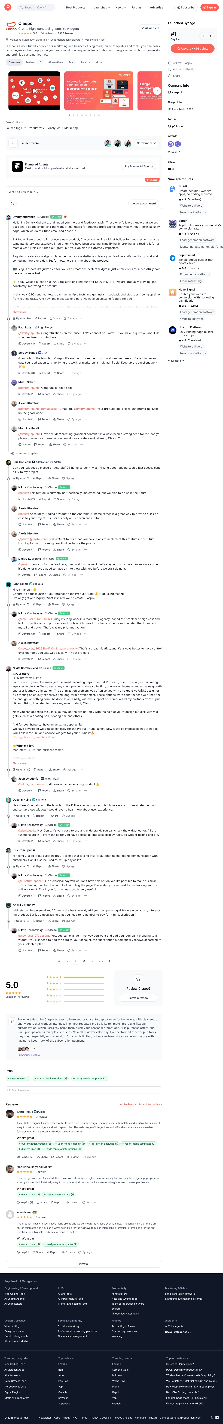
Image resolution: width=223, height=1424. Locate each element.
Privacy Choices (123, 1417)
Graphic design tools (16, 1336)
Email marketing (191, 281)
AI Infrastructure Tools (70, 1298)
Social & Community (70, 1320)
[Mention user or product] (13, 203)
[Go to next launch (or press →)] (210, 36)
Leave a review (138, 998)
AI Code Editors (13, 1303)
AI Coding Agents (14, 1298)
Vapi (60, 1386)
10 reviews (47, 33)
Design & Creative (15, 1320)
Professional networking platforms (77, 1331)
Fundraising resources (124, 1331)
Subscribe (187, 7)
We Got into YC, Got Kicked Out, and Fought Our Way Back (191, 1381)
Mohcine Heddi (28, 428)
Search (116, 1308)
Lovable (63, 1363)
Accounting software (123, 1326)
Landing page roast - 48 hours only (186, 1397)
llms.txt (153, 1417)
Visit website (150, 28)
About (66, 1417)
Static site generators (16, 1397)
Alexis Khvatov (28, 403)
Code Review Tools (15, 1380)
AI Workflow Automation (125, 1313)
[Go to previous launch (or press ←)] (203, 36)
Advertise (156, 7)
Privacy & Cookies (100, 1417)
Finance (116, 1320)
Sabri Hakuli (25, 1112)
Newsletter (45, 1417)
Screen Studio (120, 1369)
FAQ (74, 1417)
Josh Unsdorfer (28, 778)
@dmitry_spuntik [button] (29, 333)
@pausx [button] (23, 493)
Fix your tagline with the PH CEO (185, 1403)
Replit (115, 1392)
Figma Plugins (12, 1392)
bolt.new (117, 1375)
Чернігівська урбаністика (34, 1167)
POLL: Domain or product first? (184, 1369)
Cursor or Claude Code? (180, 1363)
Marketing (71, 128)
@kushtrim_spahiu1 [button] (31, 881)
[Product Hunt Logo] (7, 7)
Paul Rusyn (25, 327)
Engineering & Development (21, 1288)
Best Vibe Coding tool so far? (183, 1392)
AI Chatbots (65, 1293)
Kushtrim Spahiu (24, 850)
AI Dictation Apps (14, 1369)
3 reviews (41, 1116)
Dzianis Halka (22, 799)
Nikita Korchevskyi (30, 487)
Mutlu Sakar (26, 382)
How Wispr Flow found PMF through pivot (190, 1386)
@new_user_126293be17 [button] (34, 619)
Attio (61, 1375)
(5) (22, 604)
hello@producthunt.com (187, 1417)
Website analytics (94, 39)
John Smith (20, 584)
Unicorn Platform (190, 327)
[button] (99, 62)
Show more (144, 143)
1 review (41, 1171)
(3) (28, 343)
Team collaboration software (128, 1303)
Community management (72, 1336)
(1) (28, 393)
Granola (62, 1392)
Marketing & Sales (176, 1288)
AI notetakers (119, 1293)
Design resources (14, 1331)
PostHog (63, 1380)
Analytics (54, 128)
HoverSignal (187, 289)
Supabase (64, 1403)
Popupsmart (187, 255)
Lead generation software (65, 39)
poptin (183, 220)
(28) (23, 318)
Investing (117, 1336)
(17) (23, 769)
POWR (183, 186)
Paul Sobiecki (22, 462)
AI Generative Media (16, 1341)
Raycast (63, 1397)
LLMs (61, 1288)
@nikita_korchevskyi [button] (43, 539)
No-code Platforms (193, 212)
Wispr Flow (118, 1380)
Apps (57, 1417)
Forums (137, 7)
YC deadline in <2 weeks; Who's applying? (190, 1375)
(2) (28, 499)
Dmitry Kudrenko (24, 217)
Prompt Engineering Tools (72, 1303)
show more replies (27, 453)
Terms (83, 1417)
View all (84, 1264)
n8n (60, 1369)
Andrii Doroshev (24, 904)
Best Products (75, 7)
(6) (22, 478)
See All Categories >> (178, 1331)
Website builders (191, 205)
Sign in (211, 7)
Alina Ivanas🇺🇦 (27, 1212)
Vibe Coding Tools (14, 1293)
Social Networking (68, 1326)
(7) (22, 815)
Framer (116, 1386)
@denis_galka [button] (27, 830)
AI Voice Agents (174, 1326)
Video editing (12, 1326)
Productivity (36, 128)
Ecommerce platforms (195, 274)
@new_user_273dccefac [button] (34, 935)
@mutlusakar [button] (50, 408)
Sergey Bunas (27, 352)
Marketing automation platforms (28, 39)
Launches (100, 7)
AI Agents (171, 1320)
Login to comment (144, 203)
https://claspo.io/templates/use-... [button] (35, 737)
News (119, 7)
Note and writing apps (124, 1298)
